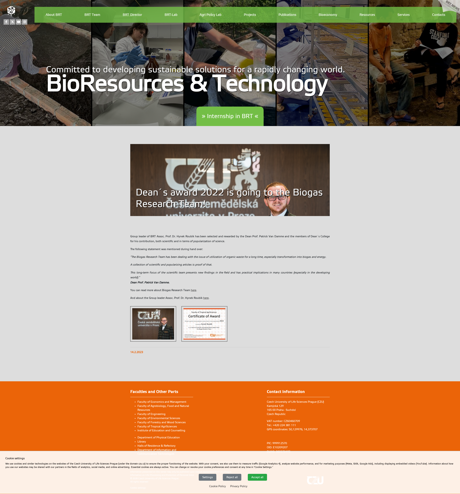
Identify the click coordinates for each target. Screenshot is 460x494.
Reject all (232, 477)
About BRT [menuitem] (54, 15)
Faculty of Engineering (151, 414)
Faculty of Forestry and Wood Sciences (161, 422)
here (193, 290)
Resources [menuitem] (367, 15)
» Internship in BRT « (230, 116)
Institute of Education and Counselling (161, 430)
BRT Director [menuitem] (132, 15)
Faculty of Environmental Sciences (158, 418)
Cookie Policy (217, 486)
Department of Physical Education (158, 437)
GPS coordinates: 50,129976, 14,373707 (292, 429)
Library (141, 441)
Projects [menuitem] (250, 15)
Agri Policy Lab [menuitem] (210, 15)
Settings (207, 477)
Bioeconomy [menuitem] (328, 15)
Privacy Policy (238, 486)
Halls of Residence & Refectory (156, 445)
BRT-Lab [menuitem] (171, 15)
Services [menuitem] (403, 15)
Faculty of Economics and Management (161, 401)
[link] (449, 13)
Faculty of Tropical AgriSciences (157, 426)
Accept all (257, 477)
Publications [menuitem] (287, 15)
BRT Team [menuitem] (92, 15)
